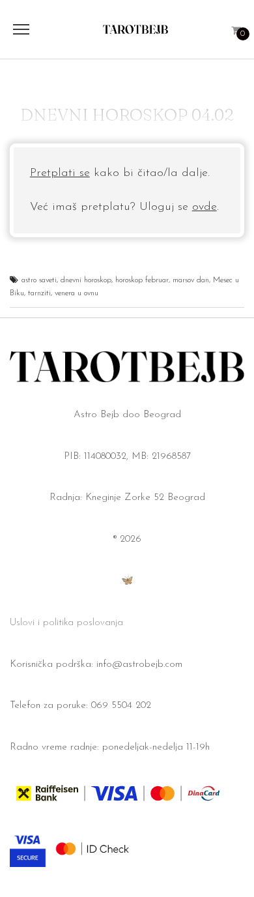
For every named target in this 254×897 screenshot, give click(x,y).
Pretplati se (60, 173)
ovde (204, 207)
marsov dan (191, 280)
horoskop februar (142, 280)
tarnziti (39, 293)
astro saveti (39, 280)
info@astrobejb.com (139, 664)
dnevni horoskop (86, 280)
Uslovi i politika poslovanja (66, 623)
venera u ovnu (76, 293)
